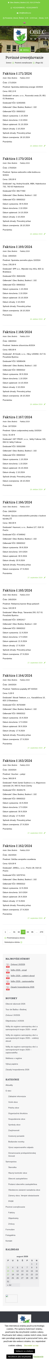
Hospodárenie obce (16, 1119)
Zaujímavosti (13, 1130)
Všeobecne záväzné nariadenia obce (24, 1190)
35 (32, 932)
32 (19, 932)
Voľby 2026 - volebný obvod (23, 976)
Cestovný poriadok (16, 1136)
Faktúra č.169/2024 (17, 247)
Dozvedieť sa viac (31, 1346)
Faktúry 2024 (25, 78)
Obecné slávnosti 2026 (15, 1004)
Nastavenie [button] (38, 1356)
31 (14, 932)
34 (28, 932)
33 (23, 932)
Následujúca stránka (12, 942)
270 (41, 932)
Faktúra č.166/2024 (17, 502)
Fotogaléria (10, 1235)
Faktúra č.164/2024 (17, 675)
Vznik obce (13, 1102)
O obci (8, 1091)
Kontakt (9, 1241)
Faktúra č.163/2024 (17, 760)
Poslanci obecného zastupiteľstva (22, 1184)
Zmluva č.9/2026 (18, 964)
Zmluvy (11, 1224)
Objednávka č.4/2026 (15, 1021)
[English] (24, 23)
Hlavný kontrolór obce (17, 1173)
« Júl (9, 1285)
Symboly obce (14, 1125)
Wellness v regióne (14, 1058)
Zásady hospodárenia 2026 (22, 987)
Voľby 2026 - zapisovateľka (22, 981)
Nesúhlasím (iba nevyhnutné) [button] (19, 1357)
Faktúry (11, 1212)
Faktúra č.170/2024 (17, 158)
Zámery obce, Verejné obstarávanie (23, 1195)
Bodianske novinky (16, 1142)
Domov (8, 63)
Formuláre (10, 1229)
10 (8, 1271)
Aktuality (9, 1085)
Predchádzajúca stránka (16, 938)
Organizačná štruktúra (17, 1113)
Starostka (12, 1167)
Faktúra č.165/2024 (17, 590)
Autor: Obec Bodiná (10, 78)
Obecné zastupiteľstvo (17, 1178)
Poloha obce (13, 1108)
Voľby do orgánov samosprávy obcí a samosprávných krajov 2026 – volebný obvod (22, 1038)
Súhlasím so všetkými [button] (24, 1351)
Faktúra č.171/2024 (17, 73)
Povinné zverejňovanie (15, 1207)
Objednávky (13, 1218)
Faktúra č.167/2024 (17, 417)
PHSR (10, 1201)
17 (8, 1274)
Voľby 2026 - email (19, 970)
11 (13, 1271)
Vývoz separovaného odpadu (20, 1147)
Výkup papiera (12, 1064)
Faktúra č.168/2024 (17, 332)
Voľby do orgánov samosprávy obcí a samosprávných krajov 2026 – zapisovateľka (22, 1050)
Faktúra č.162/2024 (17, 846)
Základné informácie (17, 1096)
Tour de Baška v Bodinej (16, 1009)
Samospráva (11, 1162)
